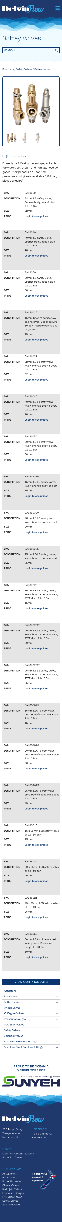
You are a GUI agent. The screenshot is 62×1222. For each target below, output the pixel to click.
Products (8, 69)
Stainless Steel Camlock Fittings (23, 1047)
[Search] (56, 50)
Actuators (10, 991)
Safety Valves (12, 1030)
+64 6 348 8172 (42, 1134)
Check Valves (12, 1008)
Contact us (39, 1137)
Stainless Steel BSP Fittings (20, 1041)
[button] (57, 8)
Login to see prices (14, 156)
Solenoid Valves (13, 1036)
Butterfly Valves (14, 1002)
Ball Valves (10, 996)
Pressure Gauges (15, 1019)
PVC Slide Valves (14, 1025)
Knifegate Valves (14, 1013)
